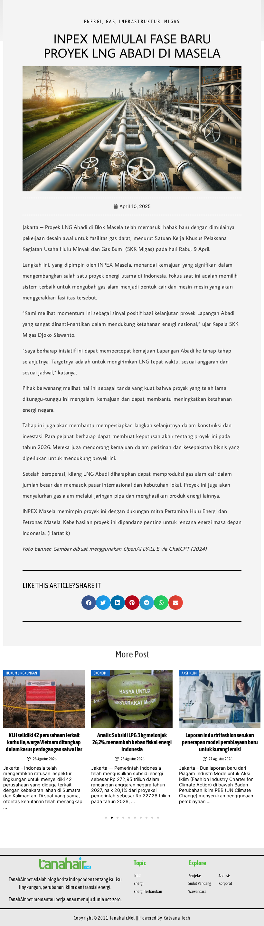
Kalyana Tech (177, 918)
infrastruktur (140, 21)
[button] (88, 602)
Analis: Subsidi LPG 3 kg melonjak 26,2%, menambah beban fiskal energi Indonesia (132, 742)
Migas (172, 21)
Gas (111, 21)
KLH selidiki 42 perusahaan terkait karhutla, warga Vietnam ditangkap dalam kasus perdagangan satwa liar (44, 742)
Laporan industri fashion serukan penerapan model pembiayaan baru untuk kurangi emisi (220, 742)
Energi (93, 21)
